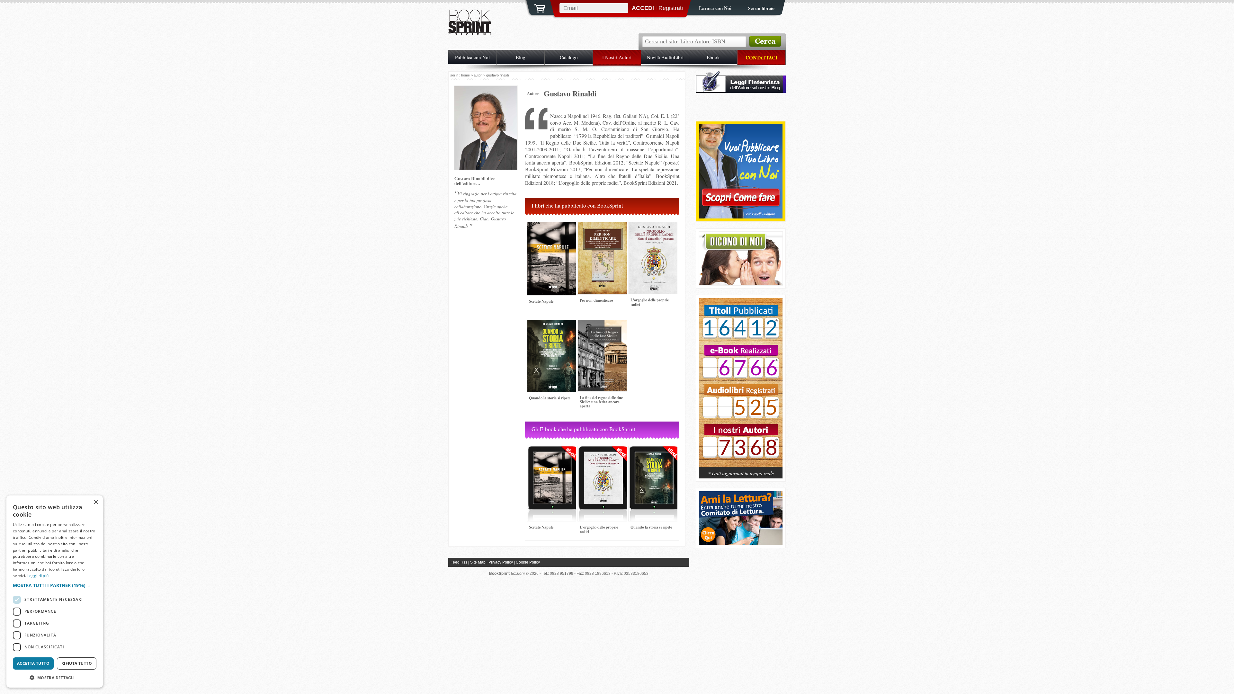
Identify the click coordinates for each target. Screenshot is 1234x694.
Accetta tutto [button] (33, 663)
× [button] (95, 502)
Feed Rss (459, 562)
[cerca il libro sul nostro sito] (765, 41)
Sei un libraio (761, 8)
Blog (520, 57)
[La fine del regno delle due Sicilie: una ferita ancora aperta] (603, 394)
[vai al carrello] (535, 7)
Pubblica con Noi (472, 57)
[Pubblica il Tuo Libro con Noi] (740, 217)
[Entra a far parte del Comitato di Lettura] (740, 543)
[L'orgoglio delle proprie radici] (654, 296)
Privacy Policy (500, 562)
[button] (54, 585)
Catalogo (569, 57)
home (465, 75)
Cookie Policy (528, 562)
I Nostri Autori (616, 57)
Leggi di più (38, 575)
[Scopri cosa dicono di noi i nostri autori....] (740, 283)
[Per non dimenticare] (603, 296)
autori (478, 75)
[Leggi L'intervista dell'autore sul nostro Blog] (741, 91)
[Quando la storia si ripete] (553, 394)
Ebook (713, 57)
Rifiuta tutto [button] (76, 663)
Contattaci (761, 57)
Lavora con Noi (715, 8)
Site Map (478, 562)
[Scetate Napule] (553, 297)
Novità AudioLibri (665, 57)
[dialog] (54, 591)
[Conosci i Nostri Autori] (740, 385)
